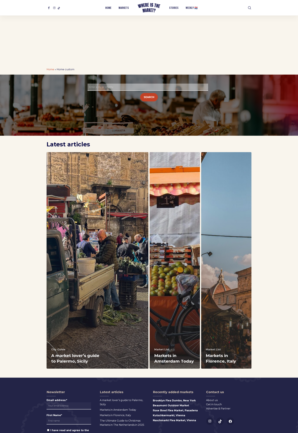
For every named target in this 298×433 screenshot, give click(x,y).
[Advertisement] (149, 38)
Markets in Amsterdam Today (118, 409)
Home (50, 69)
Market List (161, 349)
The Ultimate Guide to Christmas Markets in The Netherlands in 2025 (122, 422)
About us (212, 400)
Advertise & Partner (218, 408)
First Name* (54, 415)
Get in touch (214, 404)
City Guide (58, 349)
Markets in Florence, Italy (115, 415)
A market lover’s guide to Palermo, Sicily (121, 402)
